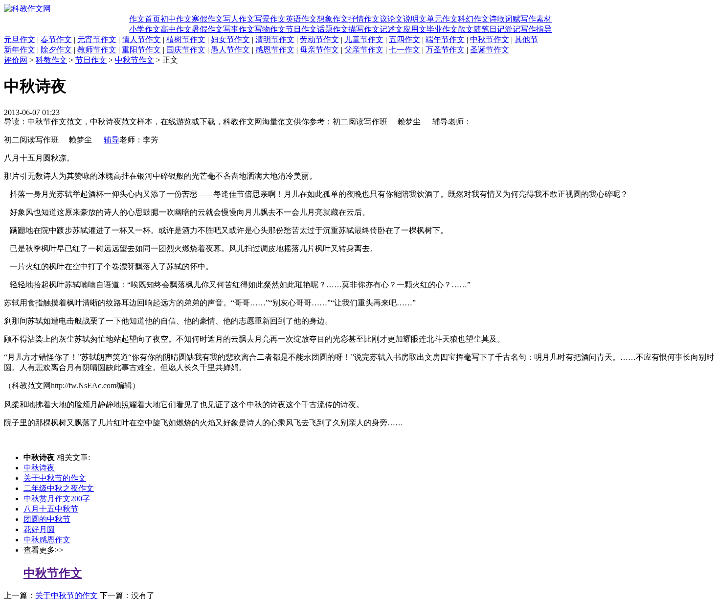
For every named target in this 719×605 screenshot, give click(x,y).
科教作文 (51, 60)
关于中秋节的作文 (54, 478)
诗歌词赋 (504, 19)
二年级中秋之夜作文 (58, 488)
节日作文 (301, 29)
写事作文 (238, 29)
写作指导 (536, 29)
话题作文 (332, 29)
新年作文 (19, 50)
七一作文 (404, 50)
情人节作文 (141, 39)
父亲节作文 (363, 50)
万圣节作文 (445, 50)
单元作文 (442, 19)
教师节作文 (96, 50)
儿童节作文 (363, 39)
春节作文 (56, 39)
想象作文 (332, 19)
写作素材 (536, 19)
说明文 (415, 19)
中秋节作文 (489, 39)
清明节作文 (274, 39)
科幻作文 (473, 19)
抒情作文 (364, 19)
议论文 (391, 19)
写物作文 (270, 29)
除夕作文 (56, 50)
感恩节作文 (274, 50)
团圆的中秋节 (46, 519)
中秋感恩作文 (46, 539)
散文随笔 (473, 29)
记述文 (391, 29)
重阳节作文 (141, 50)
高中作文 (176, 29)
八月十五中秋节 (50, 509)
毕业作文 (442, 29)
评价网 (15, 60)
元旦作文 (19, 39)
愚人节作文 (230, 50)
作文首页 (144, 19)
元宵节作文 (96, 39)
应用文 (415, 29)
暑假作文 (207, 29)
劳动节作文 (319, 39)
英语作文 (301, 19)
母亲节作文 (319, 50)
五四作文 (404, 39)
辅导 (111, 140)
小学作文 (144, 29)
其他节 (526, 39)
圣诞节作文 (489, 50)
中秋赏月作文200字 (56, 498)
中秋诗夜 (39, 468)
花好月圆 (39, 529)
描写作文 (364, 29)
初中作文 (176, 19)
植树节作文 (185, 39)
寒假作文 (207, 19)
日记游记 (504, 29)
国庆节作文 (185, 50)
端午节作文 (445, 39)
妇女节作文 (230, 39)
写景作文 (270, 19)
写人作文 (238, 19)
